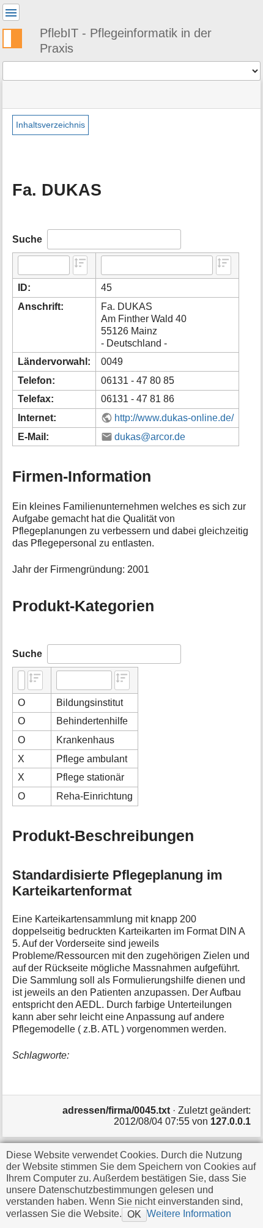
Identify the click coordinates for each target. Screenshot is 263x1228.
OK (134, 1213)
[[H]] (17, 36)
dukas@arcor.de (149, 437)
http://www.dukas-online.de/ (174, 418)
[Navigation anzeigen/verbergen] (11, 12)
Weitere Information (189, 1213)
